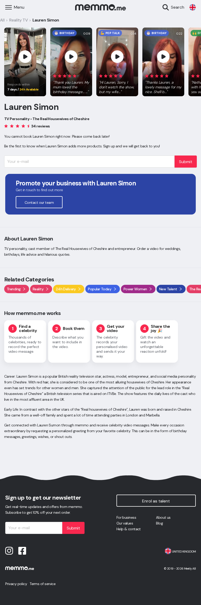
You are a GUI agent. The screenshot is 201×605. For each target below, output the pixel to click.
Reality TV (18, 20)
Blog (159, 523)
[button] (71, 82)
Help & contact (128, 529)
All (2, 20)
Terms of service (42, 583)
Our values (124, 523)
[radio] (55, 76)
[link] (192, 7)
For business (126, 517)
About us (163, 517)
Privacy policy (16, 583)
